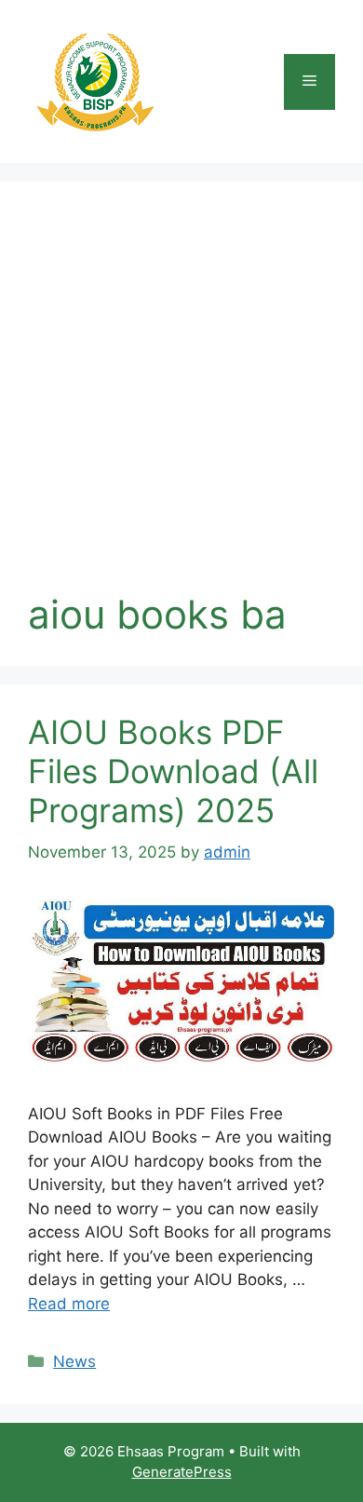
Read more (69, 1303)
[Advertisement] (181, 400)
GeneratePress (182, 1472)
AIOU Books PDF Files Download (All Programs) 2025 (173, 771)
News (74, 1361)
